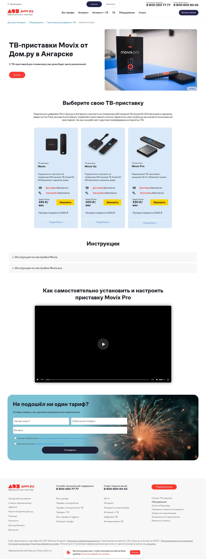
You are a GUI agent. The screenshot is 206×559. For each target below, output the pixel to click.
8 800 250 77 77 (67, 489)
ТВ (113, 12)
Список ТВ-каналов (162, 498)
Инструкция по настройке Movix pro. (39, 268)
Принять (135, 552)
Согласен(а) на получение (40, 444)
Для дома (94, 4)
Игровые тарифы (65, 521)
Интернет (83, 12)
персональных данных (46, 438)
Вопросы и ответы (161, 520)
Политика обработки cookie (45, 543)
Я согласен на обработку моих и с (52, 438)
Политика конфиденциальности (83, 540)
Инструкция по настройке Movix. (36, 257)
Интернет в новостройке (116, 507)
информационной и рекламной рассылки (49, 444)
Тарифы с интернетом (67, 503)
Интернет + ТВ (100, 12)
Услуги (142, 12)
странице (151, 543)
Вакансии (13, 529)
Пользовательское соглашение (177, 540)
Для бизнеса (110, 4)
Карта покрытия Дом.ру (20, 511)
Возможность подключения (166, 516)
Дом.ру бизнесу (16, 525)
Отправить (70, 450)
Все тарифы (68, 12)
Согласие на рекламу (19, 543)
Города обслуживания (19, 498)
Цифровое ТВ (111, 516)
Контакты (13, 520)
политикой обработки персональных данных (71, 438)
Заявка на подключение (164, 513)
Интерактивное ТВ (113, 521)
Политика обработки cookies (95, 554)
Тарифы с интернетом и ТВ (70, 507)
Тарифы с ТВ (62, 512)
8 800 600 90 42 (185, 5)
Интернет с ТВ (111, 512)
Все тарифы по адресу (67, 516)
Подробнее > (56, 222)
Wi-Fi (106, 498)
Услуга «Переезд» (161, 505)
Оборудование (127, 12)
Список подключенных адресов (20, 505)
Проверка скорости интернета (167, 509)
